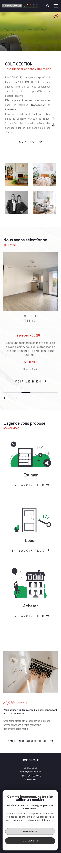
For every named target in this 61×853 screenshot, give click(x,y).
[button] (5, 398)
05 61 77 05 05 (30, 767)
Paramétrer (30, 831)
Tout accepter (30, 840)
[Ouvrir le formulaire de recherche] (48, 6)
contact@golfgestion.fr (30, 771)
